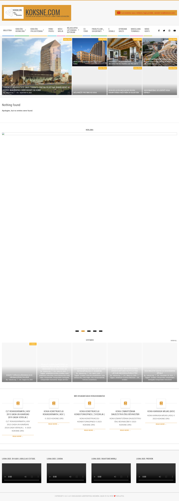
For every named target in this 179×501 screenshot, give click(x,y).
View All (174, 340)
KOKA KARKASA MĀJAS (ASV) (161, 411)
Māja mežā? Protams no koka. (85, 93)
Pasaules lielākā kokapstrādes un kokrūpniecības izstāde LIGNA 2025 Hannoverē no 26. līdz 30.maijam (54, 367)
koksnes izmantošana (90, 379)
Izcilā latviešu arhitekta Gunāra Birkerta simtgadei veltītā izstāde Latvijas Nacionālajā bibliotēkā (124, 371)
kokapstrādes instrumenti (49, 379)
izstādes (33, 344)
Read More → (18, 436)
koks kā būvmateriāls (98, 377)
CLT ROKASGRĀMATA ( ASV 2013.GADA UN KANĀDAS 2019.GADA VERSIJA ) (18, 414)
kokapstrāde (48, 377)
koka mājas (86, 377)
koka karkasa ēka (60, 375)
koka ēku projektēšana (93, 375)
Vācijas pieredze (63, 379)
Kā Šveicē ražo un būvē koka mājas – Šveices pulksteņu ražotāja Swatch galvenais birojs (158, 61)
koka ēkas (67, 39)
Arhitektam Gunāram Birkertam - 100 (127, 377)
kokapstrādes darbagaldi (61, 377)
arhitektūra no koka (52, 373)
